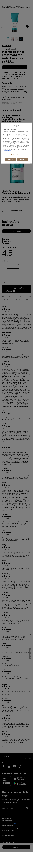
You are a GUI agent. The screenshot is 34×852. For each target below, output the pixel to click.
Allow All (22, 159)
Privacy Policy (7, 150)
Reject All (10, 159)
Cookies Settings (15, 154)
